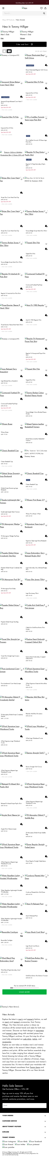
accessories (6, 1042)
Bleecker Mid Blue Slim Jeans (34, 713)
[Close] (47, 2)
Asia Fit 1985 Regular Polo (33, 320)
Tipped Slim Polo (30, 253)
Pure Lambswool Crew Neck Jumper (11, 683)
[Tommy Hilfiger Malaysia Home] (24, 8)
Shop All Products (8, 20)
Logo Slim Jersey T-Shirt (32, 593)
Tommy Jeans (35, 1067)
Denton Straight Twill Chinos (34, 766)
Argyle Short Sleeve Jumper (9, 829)
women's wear (11, 1033)
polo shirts (27, 1039)
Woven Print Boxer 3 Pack (33, 513)
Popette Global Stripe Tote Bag (9, 622)
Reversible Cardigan (6, 940)
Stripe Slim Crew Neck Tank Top (10, 197)
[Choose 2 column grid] (9, 51)
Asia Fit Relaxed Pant (32, 915)
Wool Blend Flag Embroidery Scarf (10, 970)
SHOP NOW (12, 152)
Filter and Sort (22, 44)
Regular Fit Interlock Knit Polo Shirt (11, 293)
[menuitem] (42, 8)
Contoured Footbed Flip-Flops (34, 285)
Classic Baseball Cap (7, 461)
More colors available (7, 109)
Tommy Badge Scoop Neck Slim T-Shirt (36, 230)
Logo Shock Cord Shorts (32, 946)
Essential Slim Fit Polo (32, 93)
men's (20, 1019)
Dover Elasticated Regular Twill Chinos (36, 70)
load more (24, 992)
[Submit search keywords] (44, 13)
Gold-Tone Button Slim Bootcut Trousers (37, 975)
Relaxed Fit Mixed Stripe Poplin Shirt (11, 803)
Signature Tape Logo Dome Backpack (36, 540)
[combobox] (24, 13)
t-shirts (34, 1039)
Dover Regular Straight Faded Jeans (36, 861)
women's (30, 1019)
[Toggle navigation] (3, 8)
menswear (40, 1031)
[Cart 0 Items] (45, 8)
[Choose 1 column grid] (4, 51)
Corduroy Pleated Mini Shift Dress (35, 892)
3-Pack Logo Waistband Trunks (34, 738)
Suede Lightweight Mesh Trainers (10, 512)
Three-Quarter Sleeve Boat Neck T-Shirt (12, 324)
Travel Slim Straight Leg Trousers (10, 656)
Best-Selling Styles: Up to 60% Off (24, 3)
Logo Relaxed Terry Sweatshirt (9, 381)
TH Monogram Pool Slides (8, 588)
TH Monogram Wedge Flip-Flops (10, 536)
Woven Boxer (5, 432)
